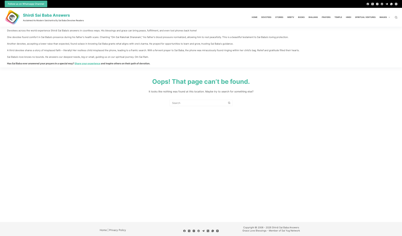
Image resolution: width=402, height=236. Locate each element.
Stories (279, 17)
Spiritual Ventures (365, 17)
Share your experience (87, 63)
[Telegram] (387, 4)
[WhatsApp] (391, 4)
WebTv (290, 17)
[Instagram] (377, 4)
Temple (338, 17)
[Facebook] (368, 4)
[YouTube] (396, 4)
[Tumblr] (208, 231)
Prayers (326, 17)
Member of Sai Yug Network (284, 230)
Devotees (266, 17)
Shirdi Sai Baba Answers (46, 15)
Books (301, 17)
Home (254, 17)
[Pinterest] (382, 4)
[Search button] (229, 103)
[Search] (396, 17)
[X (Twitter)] (372, 4)
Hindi (348, 17)
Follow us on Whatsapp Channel (26, 3)
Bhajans (313, 17)
